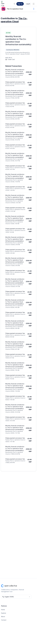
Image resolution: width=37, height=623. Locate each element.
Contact (3, 620)
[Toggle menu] (33, 4)
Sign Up (20, 4)
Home (3, 609)
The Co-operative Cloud (15, 9)
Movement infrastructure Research (18, 52)
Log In (28, 4)
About (3, 616)
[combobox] (16, 597)
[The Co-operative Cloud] (4, 9)
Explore (3, 613)
